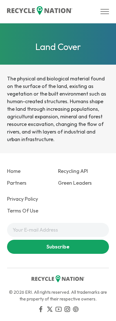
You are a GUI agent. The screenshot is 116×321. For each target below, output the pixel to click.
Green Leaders (75, 183)
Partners (16, 183)
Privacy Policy (22, 199)
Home (14, 171)
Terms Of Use (22, 210)
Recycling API (73, 171)
